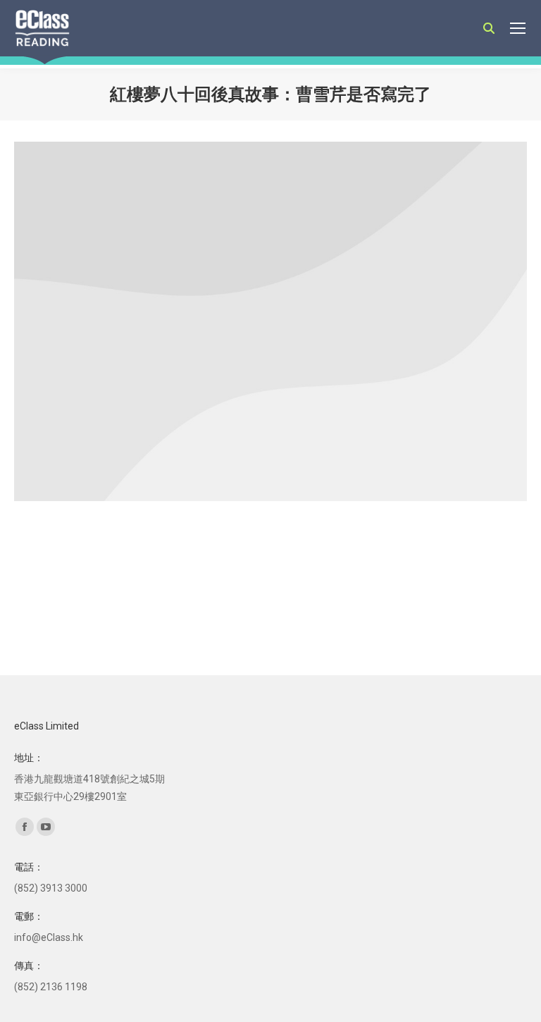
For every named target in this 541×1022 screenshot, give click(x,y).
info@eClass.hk (48, 937)
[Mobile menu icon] (518, 28)
